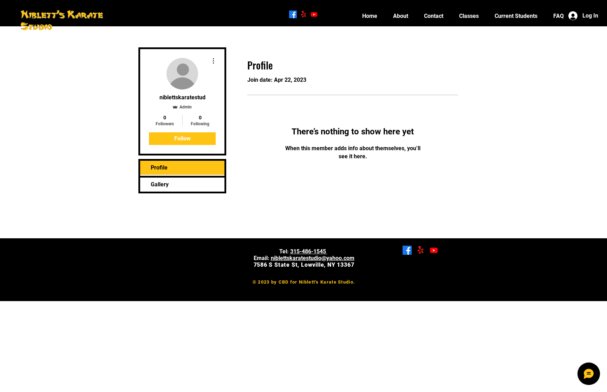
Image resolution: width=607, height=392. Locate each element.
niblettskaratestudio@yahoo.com (312, 258)
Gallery (160, 184)
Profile (159, 167)
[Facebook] (293, 14)
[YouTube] (314, 14)
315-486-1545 (308, 251)
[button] (516, 16)
